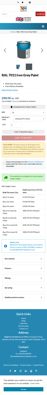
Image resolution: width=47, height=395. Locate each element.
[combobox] (19, 14)
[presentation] (5, 50)
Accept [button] (23, 389)
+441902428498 (24, 354)
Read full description (10, 90)
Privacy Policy (25, 365)
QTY (4, 125)
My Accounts (23, 326)
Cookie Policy (38, 365)
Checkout (23, 323)
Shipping (15, 101)
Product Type (6, 118)
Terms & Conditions (11, 365)
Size (3, 112)
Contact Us (23, 328)
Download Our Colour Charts (24, 107)
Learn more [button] (34, 383)
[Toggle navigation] (43, 26)
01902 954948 (28, 247)
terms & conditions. (34, 162)
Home (12, 32)
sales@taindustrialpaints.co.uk (23, 250)
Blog (23, 321)
